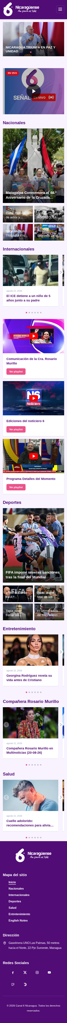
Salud (9, 774)
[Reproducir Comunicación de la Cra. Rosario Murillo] (33, 336)
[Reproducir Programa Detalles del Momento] (33, 456)
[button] (33, 91)
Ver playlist (16, 371)
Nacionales (14, 122)
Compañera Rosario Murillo (31, 701)
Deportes (12, 502)
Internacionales (18, 249)
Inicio (12, 882)
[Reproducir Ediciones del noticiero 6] (33, 398)
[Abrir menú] (60, 9)
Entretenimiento (19, 628)
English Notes (18, 920)
